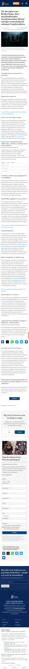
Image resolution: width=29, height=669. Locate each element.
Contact (4, 625)
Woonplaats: (5, 508)
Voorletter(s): (6, 483)
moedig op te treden (18, 371)
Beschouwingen (10, 29)
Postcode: (5, 493)
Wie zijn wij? (5, 622)
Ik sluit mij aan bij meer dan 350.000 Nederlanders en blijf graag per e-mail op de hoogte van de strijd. (12, 527)
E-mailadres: (5, 518)
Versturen (5, 586)
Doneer (16, 3)
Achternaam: (5, 488)
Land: (3, 513)
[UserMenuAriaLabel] (22, 3)
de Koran (9, 105)
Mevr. (13, 162)
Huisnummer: (5, 498)
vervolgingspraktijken (15, 280)
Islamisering (17, 29)
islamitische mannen (19, 82)
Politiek (22, 29)
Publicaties (17, 625)
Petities (17, 622)
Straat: (4, 503)
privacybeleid (4, 539)
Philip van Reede (24, 28)
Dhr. (8, 162)
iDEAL (21, 605)
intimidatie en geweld (21, 193)
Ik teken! (14, 398)
